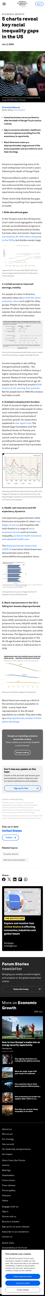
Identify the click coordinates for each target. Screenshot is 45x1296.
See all (38, 1012)
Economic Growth (13, 14)
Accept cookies (22, 752)
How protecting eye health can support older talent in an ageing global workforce (27, 1099)
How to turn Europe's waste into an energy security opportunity (21, 1043)
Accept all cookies (23, 1283)
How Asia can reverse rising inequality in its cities (26, 1110)
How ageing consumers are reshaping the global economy (27, 1060)
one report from (23, 423)
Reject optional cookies (23, 1276)
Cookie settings (23, 1290)
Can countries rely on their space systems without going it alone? (27, 1086)
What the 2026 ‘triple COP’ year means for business (26, 1072)
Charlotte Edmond (11, 107)
